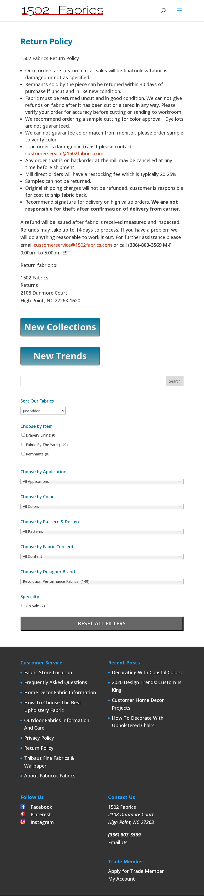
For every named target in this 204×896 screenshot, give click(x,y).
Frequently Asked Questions (55, 682)
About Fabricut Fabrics (49, 775)
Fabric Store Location (48, 672)
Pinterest (38, 814)
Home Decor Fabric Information (60, 692)
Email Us (118, 842)
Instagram (39, 822)
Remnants (37, 454)
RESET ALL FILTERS (102, 623)
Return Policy (38, 748)
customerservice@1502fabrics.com (64, 153)
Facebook (38, 807)
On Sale (35, 606)
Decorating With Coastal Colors (147, 672)
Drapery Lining (41, 435)
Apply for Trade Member (136, 871)
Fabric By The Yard (47, 444)
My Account (121, 879)
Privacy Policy (39, 738)
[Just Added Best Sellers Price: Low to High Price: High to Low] (43, 410)
